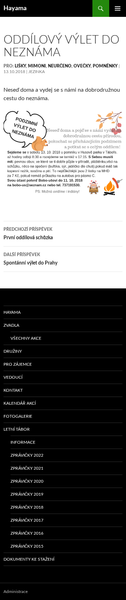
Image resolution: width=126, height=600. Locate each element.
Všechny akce (25, 338)
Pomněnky (105, 66)
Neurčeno (59, 66)
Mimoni (37, 66)
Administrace (16, 591)
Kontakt (13, 390)
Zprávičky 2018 (26, 507)
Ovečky (82, 66)
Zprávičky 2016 (26, 533)
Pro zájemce (18, 364)
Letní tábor (17, 429)
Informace (22, 442)
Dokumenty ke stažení (29, 559)
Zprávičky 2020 (26, 481)
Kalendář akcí (20, 403)
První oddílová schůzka (28, 233)
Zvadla (11, 325)
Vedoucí (13, 377)
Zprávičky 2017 (26, 520)
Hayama (15, 8)
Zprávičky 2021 (26, 468)
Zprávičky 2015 (26, 546)
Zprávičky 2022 (26, 455)
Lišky (20, 66)
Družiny (13, 351)
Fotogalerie (18, 416)
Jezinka (36, 72)
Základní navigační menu (117, 8)
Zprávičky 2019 (26, 494)
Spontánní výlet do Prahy (30, 259)
